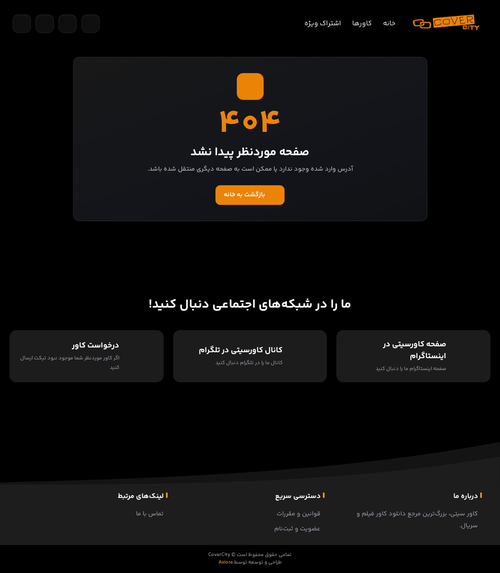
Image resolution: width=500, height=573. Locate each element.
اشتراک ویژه (322, 23)
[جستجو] (22, 24)
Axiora (226, 562)
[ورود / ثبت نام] (90, 24)
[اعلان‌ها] (67, 24)
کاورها (362, 23)
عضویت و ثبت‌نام (297, 529)
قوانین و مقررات (299, 514)
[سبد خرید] (45, 24)
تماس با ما (150, 514)
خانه (389, 23)
